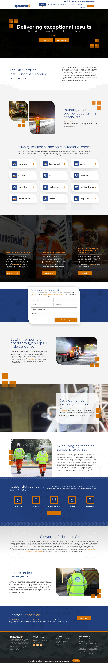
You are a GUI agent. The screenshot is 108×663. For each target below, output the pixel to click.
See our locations (61, 648)
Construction (24, 199)
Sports (52, 199)
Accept (76, 660)
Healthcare (54, 187)
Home (80, 638)
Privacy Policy (93, 646)
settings (67, 661)
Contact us (92, 638)
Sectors (81, 646)
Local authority (87, 187)
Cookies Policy (93, 648)
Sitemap (91, 653)
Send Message (66, 320)
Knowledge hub (82, 652)
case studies (61, 263)
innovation (93, 264)
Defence (84, 175)
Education (22, 187)
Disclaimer (92, 651)
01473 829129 (35, 294)
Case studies (82, 648)
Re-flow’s (57, 548)
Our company (83, 641)
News (90, 641)
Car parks (84, 199)
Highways (22, 164)
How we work (83, 643)
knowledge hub (17, 264)
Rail (50, 175)
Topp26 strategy (71, 122)
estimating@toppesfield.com (53, 294)
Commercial (54, 164)
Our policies (92, 643)
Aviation (21, 175)
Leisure (83, 164)
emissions (31, 359)
